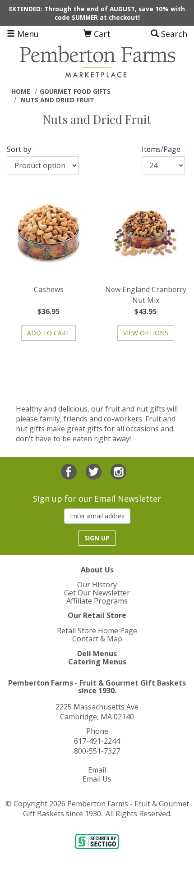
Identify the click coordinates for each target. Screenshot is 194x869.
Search (173, 33)
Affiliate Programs (97, 601)
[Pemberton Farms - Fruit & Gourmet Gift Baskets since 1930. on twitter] (95, 470)
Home (20, 91)
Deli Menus (97, 653)
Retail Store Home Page (97, 631)
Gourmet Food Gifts (75, 91)
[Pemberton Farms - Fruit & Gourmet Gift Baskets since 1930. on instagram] (118, 470)
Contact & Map (97, 639)
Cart (101, 33)
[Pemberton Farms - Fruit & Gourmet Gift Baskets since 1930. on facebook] (70, 470)
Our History (97, 585)
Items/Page (161, 149)
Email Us (97, 779)
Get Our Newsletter (97, 593)
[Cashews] (48, 233)
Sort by (19, 149)
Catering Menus (97, 662)
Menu (27, 33)
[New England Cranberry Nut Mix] (145, 233)
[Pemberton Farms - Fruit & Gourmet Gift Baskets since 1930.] (97, 61)
